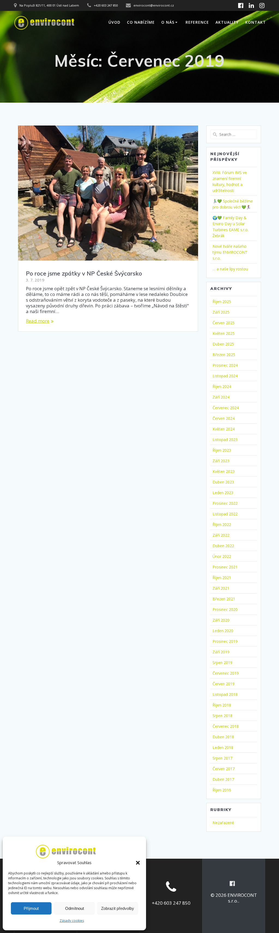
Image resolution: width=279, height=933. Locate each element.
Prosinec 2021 (225, 567)
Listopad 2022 (225, 513)
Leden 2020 (223, 630)
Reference (197, 22)
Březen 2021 (224, 598)
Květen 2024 (224, 429)
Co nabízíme (141, 22)
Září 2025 (221, 312)
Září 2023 (221, 460)
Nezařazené (223, 822)
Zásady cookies (72, 920)
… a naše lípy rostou (230, 268)
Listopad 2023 (225, 439)
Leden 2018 (223, 747)
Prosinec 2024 (225, 365)
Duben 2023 (223, 482)
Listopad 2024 (225, 375)
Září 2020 (221, 620)
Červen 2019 (224, 683)
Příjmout (31, 908)
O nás (167, 22)
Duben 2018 (223, 736)
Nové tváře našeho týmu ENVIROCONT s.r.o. (230, 252)
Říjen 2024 (222, 386)
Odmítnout (74, 908)
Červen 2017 (224, 768)
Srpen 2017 (222, 758)
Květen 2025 (224, 333)
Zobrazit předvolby (117, 908)
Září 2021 (221, 588)
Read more (37, 321)
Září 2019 (221, 651)
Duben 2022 (223, 545)
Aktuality (227, 22)
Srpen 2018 (222, 715)
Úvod (114, 22)
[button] (138, 862)
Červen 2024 (224, 418)
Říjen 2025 (222, 301)
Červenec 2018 (226, 726)
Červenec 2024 (226, 407)
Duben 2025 (223, 344)
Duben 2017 (223, 779)
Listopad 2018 (225, 694)
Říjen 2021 (222, 577)
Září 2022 (221, 535)
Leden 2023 (223, 492)
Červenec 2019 (226, 673)
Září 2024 (221, 397)
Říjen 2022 (222, 524)
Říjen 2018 (222, 705)
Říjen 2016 (222, 790)
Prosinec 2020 (225, 609)
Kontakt (255, 22)
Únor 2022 (222, 556)
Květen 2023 (224, 471)
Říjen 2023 (222, 450)
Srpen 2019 (222, 662)
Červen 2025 (224, 322)
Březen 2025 (224, 354)
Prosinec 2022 (225, 503)
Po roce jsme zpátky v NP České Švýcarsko (84, 273)
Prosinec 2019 (225, 641)
